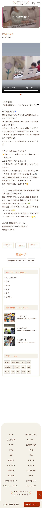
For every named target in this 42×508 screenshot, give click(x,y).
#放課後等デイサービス (17, 260)
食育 (7, 289)
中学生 (8, 285)
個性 (18, 372)
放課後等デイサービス (18, 362)
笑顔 (13, 372)
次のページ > (34, 246)
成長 (29, 372)
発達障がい (8, 367)
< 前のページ (8, 246)
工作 (28, 367)
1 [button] (20, 94)
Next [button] (38, 69)
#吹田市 (31, 260)
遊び (23, 372)
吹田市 (7, 362)
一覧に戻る (21, 246)
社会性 (7, 372)
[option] (21, 68)
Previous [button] (4, 69)
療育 (28, 362)
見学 (7, 293)
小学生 (8, 281)
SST (23, 367)
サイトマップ (31, 486)
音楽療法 (16, 367)
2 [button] (21, 94)
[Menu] (38, 3)
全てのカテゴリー (12, 278)
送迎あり (9, 297)
